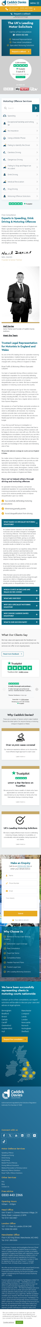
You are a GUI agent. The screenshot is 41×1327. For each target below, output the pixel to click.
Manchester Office (10, 1234)
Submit (20, 913)
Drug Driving (6, 1160)
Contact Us (5, 1187)
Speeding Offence (7, 1153)
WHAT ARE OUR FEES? (12, 598)
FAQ (3, 1182)
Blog (3, 1184)
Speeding (20, 218)
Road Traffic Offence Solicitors (12, 1173)
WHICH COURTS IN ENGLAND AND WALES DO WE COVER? (17, 590)
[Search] (35, 108)
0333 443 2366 (12, 1195)
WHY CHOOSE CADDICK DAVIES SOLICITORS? (16, 614)
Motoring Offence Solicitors (11, 1170)
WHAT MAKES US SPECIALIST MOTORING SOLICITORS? (19, 523)
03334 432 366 (22, 35)
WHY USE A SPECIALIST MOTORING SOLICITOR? (17, 606)
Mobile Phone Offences (9, 1163)
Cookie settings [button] (8, 1322)
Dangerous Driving (8, 1155)
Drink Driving (6, 1158)
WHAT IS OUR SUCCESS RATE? (15, 622)
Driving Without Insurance (10, 1165)
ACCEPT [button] (19, 1322)
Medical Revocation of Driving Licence (14, 1168)
